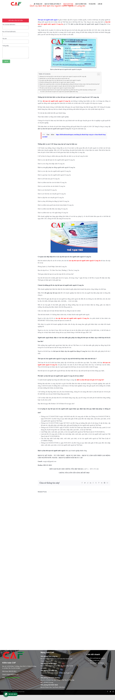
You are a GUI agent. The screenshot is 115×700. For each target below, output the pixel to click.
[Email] (107, 483)
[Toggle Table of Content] (98, 74)
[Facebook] (82, 483)
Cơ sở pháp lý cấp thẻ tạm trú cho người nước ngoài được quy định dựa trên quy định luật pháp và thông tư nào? (68, 89)
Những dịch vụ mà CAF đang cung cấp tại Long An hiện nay (54, 78)
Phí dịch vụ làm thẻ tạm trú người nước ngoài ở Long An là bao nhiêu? (57, 88)
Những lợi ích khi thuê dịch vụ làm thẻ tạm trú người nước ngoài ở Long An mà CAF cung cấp (63, 76)
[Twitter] (84, 483)
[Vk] (101, 483)
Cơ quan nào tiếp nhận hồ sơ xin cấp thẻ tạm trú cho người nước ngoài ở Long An (60, 80)
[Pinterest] (98, 483)
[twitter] (110, 691)
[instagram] (113, 691)
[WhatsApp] (93, 483)
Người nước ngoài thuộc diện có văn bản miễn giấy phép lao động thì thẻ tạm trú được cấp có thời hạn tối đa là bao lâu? (70, 84)
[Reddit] (87, 483)
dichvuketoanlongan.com (12, 677)
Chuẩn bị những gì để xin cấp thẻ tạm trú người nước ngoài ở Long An (57, 82)
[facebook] (107, 691)
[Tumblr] (96, 483)
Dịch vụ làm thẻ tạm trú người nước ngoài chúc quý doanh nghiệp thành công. (60, 91)
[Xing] (104, 483)
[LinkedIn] (90, 483)
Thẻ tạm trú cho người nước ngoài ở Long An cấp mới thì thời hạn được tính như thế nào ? (62, 86)
